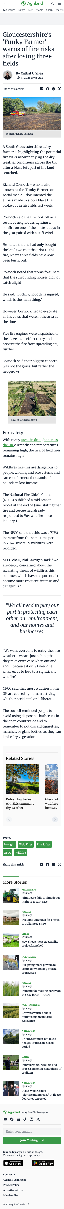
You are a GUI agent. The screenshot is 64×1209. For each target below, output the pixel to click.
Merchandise (10, 1195)
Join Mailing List (32, 1140)
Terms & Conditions (14, 1179)
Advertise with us (13, 1190)
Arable (39, 9)
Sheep (49, 9)
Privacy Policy (11, 1185)
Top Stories (9, 9)
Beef (30, 9)
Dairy (21, 9)
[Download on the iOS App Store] (16, 1163)
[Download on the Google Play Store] (46, 1163)
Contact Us (9, 1174)
